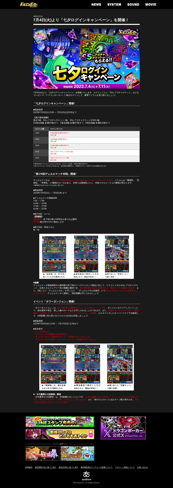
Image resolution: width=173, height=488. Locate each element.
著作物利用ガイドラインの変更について (97, 467)
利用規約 (28, 467)
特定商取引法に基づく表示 (45, 467)
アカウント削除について (125, 467)
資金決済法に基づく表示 (68, 467)
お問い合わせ (142, 467)
